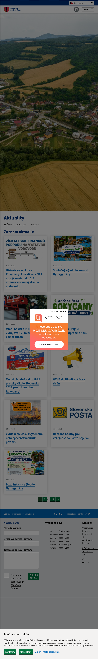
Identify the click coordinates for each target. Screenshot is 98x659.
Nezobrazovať (57, 311)
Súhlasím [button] (10, 651)
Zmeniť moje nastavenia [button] (47, 652)
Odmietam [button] (25, 651)
